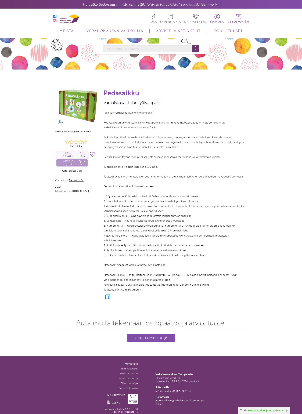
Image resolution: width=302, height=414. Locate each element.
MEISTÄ (66, 30)
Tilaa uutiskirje (129, 383)
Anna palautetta (128, 378)
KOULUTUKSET (228, 30)
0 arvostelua (76, 146)
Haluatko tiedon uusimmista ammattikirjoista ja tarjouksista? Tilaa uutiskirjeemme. (148, 4)
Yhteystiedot (130, 363)
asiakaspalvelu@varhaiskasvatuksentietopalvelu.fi (180, 402)
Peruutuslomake (128, 388)
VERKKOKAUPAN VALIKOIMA (115, 30)
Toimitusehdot (129, 368)
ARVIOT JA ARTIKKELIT (178, 30)
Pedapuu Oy (76, 180)
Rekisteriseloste (129, 373)
